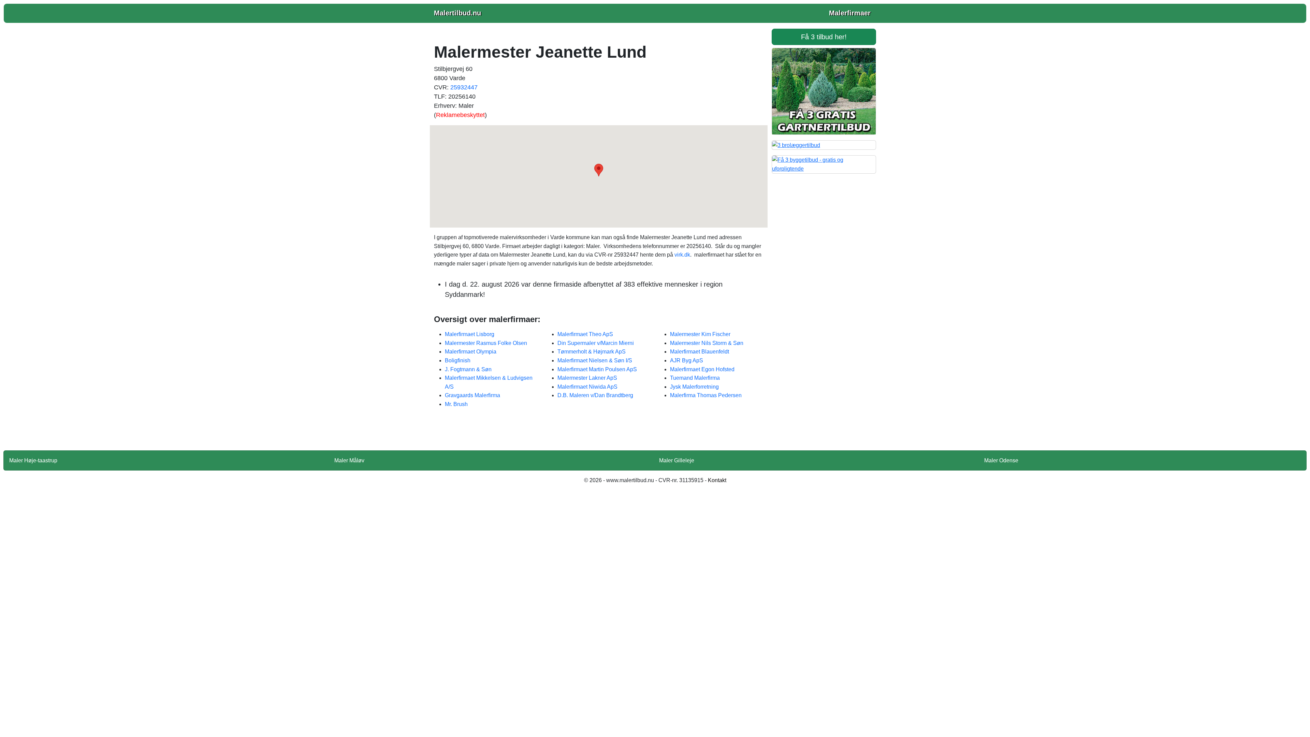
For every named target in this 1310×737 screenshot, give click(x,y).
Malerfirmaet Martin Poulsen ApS (597, 369)
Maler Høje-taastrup (33, 460)
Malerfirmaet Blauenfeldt (699, 352)
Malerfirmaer (850, 13)
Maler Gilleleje (676, 460)
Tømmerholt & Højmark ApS (591, 352)
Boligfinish (457, 360)
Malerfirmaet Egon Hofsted (702, 369)
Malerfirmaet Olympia (470, 352)
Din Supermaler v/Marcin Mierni (595, 343)
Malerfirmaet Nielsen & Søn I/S (594, 360)
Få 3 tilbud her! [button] (824, 37)
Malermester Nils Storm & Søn (706, 343)
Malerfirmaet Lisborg (469, 334)
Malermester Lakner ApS (587, 378)
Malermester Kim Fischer (700, 334)
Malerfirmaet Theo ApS (585, 334)
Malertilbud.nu (457, 13)
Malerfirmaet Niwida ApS (587, 387)
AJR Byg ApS (686, 360)
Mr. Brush (456, 404)
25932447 (464, 87)
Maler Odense (1001, 460)
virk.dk (682, 255)
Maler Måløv (349, 460)
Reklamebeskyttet (460, 115)
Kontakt (717, 480)
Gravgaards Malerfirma (472, 395)
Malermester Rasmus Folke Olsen (486, 343)
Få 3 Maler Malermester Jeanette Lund (598, 433)
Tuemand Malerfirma (695, 378)
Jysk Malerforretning (694, 387)
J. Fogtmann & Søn (468, 369)
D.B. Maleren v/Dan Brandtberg (595, 395)
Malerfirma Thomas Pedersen (706, 395)
